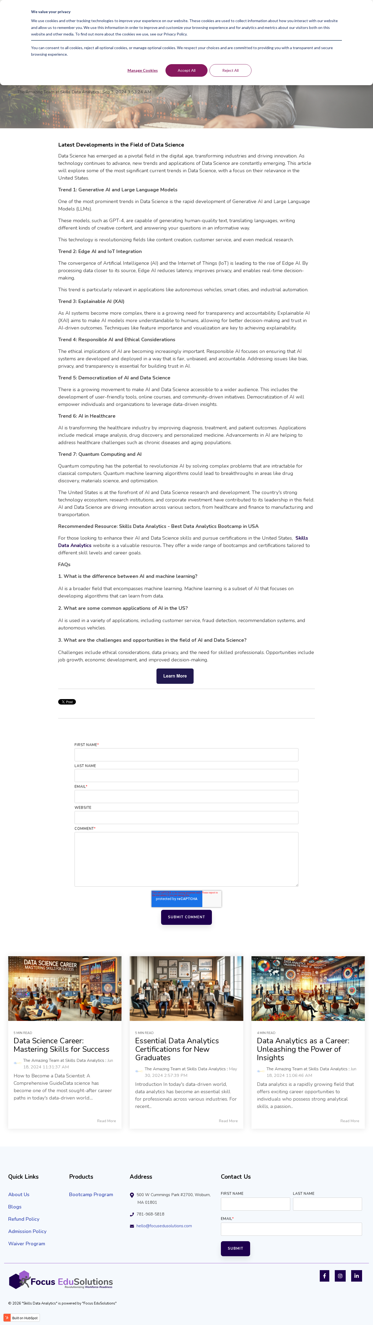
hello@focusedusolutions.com (164, 1226)
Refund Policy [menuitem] (23, 1219)
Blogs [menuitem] (15, 1207)
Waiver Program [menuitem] (26, 1243)
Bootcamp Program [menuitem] (91, 1194)
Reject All (230, 70)
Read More (106, 1121)
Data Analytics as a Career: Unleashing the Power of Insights (303, 1049)
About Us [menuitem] (18, 1194)
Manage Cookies (143, 70)
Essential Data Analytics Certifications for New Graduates (177, 1049)
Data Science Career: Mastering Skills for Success (61, 1045)
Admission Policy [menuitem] (27, 1231)
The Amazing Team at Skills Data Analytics (58, 92)
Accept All (187, 70)
